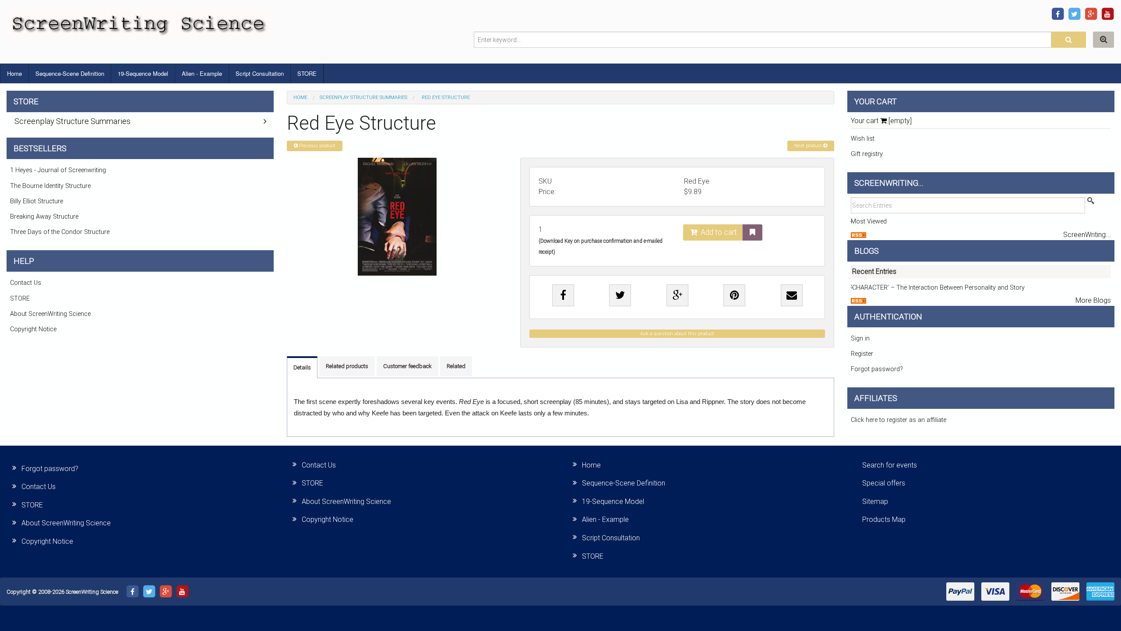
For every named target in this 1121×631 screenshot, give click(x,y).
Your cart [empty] (881, 121)
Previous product (316, 146)
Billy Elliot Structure (36, 201)
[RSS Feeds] (858, 234)
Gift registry (867, 154)
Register (862, 354)
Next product (808, 146)
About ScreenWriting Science (50, 314)
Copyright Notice (33, 329)
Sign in (860, 338)
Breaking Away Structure (44, 216)
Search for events (889, 465)
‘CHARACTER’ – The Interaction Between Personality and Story (938, 287)
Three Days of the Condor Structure (59, 232)
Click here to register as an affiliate (898, 420)
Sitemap (875, 501)
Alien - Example (202, 73)
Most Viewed (869, 221)
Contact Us (25, 283)
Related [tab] (456, 366)
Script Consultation (260, 73)
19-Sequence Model (143, 73)
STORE (307, 73)
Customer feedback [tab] (407, 366)
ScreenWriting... (1087, 234)
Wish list (862, 138)
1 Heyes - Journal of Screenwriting (58, 170)
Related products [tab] (347, 366)
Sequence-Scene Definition (69, 73)
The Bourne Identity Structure (50, 186)
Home (14, 73)
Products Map (884, 519)
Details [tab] (302, 367)
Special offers (883, 483)
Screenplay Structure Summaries (363, 97)
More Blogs (1093, 300)
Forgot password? (877, 369)
